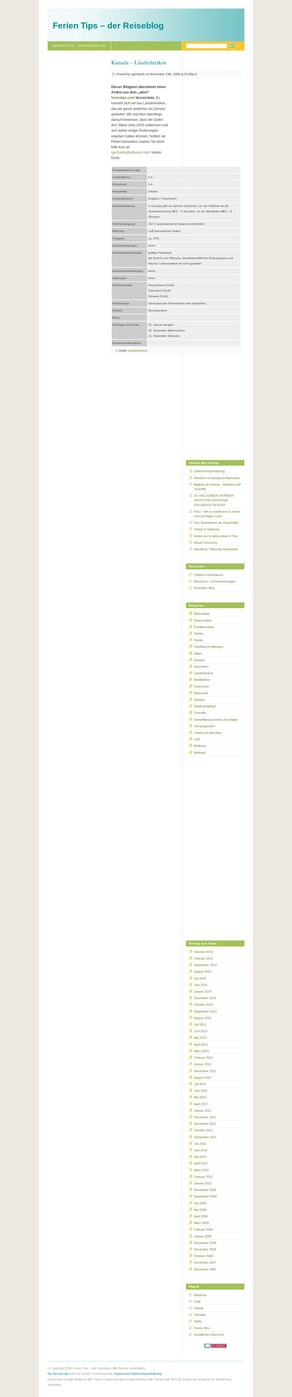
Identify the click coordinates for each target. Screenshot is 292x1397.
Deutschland (202, 620)
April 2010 (201, 1163)
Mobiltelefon (202, 679)
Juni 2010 (200, 1150)
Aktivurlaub (201, 613)
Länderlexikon (137, 350)
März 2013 (201, 1051)
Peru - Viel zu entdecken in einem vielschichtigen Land (217, 514)
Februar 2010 (203, 1176)
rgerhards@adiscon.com (130, 152)
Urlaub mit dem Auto (208, 732)
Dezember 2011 (205, 1117)
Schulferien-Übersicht (209, 1334)
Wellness (200, 746)
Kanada (199, 660)
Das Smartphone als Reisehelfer (216, 522)
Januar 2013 (202, 1064)
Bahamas (200, 1295)
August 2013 (202, 1018)
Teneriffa (200, 712)
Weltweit (199, 752)
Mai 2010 (200, 1156)
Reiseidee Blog (204, 588)
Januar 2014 (202, 991)
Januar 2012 (202, 1110)
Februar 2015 (203, 958)
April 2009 (201, 1216)
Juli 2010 (200, 1143)
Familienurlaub (204, 627)
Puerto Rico (202, 1328)
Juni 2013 (200, 1031)
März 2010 (201, 1170)
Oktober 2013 (203, 1004)
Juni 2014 (200, 985)
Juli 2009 (200, 1203)
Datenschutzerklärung (209, 471)
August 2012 (202, 1077)
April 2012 (201, 1104)
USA (197, 739)
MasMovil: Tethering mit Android (216, 549)
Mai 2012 (200, 1097)
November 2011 (205, 1123)
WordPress (224, 1379)
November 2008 (205, 1249)
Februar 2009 (203, 1229)
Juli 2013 (200, 1024)
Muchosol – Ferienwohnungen (215, 581)
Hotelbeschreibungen (208, 646)
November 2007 (205, 1262)
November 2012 (205, 1071)
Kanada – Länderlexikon (139, 62)
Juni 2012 (200, 1090)
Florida (198, 633)
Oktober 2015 (203, 952)
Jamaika (200, 1314)
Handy (198, 640)
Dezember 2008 (205, 1243)
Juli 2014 (200, 978)
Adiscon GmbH (79, 1373)
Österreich (201, 686)
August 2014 (202, 971)
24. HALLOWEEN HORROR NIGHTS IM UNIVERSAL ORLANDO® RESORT (214, 500)
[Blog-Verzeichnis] (215, 1347)
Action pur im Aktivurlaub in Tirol (216, 536)
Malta (197, 1321)
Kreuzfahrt (201, 666)
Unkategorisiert (204, 726)
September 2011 (205, 1137)
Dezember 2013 (205, 998)
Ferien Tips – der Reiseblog (108, 25)
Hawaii (198, 1308)
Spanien (199, 699)
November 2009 (205, 1190)
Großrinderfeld (102, 1373)
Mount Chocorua (205, 542)
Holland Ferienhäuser (209, 575)
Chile (197, 1301)
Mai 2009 (200, 1209)
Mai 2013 (200, 1037)
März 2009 (201, 1223)
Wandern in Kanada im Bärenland (217, 478)
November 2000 (205, 1269)
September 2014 (205, 965)
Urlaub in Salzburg (206, 529)
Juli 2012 (200, 1084)
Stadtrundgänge (205, 706)
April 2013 (201, 1044)
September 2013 (205, 1011)
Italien (198, 653)
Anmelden (54, 1384)
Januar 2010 (202, 1183)
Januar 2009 (202, 1236)
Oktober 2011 (203, 1130)
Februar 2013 (203, 1057)
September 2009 (205, 1196)
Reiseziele (201, 693)
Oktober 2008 (203, 1256)
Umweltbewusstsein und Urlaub (216, 719)
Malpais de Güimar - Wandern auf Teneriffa (217, 487)
